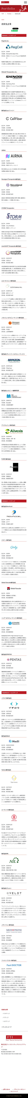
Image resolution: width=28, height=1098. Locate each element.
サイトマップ (14, 1091)
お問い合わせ (6, 1089)
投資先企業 (5, 1009)
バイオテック (6, 1013)
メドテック (6, 1017)
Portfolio (9, 13)
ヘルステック (6, 1021)
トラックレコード (7, 1027)
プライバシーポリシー (20, 1089)
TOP (3, 13)
